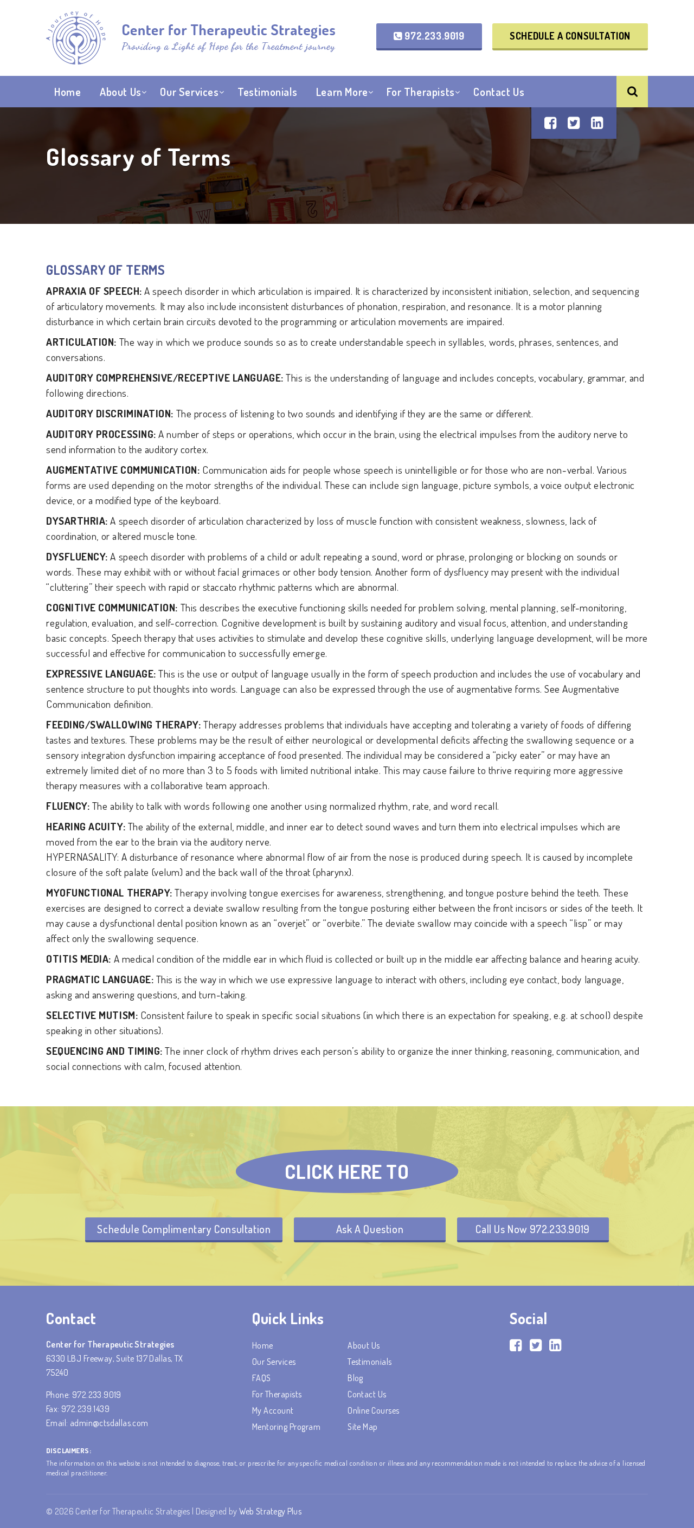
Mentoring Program (286, 1426)
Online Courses (374, 1410)
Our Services (189, 92)
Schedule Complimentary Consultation (184, 1229)
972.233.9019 (433, 36)
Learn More (342, 92)
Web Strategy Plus (270, 1511)
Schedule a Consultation (570, 36)
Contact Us (498, 92)
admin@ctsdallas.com (109, 1422)
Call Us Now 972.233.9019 (532, 1229)
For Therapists (420, 92)
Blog (355, 1377)
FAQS (261, 1377)
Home (67, 92)
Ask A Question (369, 1229)
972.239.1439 (85, 1408)
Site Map (363, 1426)
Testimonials (267, 92)
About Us (121, 92)
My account (273, 1410)
